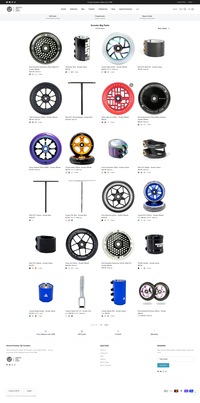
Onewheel (91, 9)
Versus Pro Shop (14, 396)
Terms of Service (105, 365)
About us (103, 350)
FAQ (101, 356)
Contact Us (104, 353)
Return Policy (104, 362)
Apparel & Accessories (125, 9)
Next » (107, 325)
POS (20, 396)
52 (101, 325)
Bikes (82, 9)
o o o (137, 9)
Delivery (103, 359)
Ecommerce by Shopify (30, 396)
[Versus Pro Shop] (14, 9)
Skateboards (73, 9)
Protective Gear (103, 9)
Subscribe (163, 365)
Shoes (113, 9)
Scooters (63, 9)
